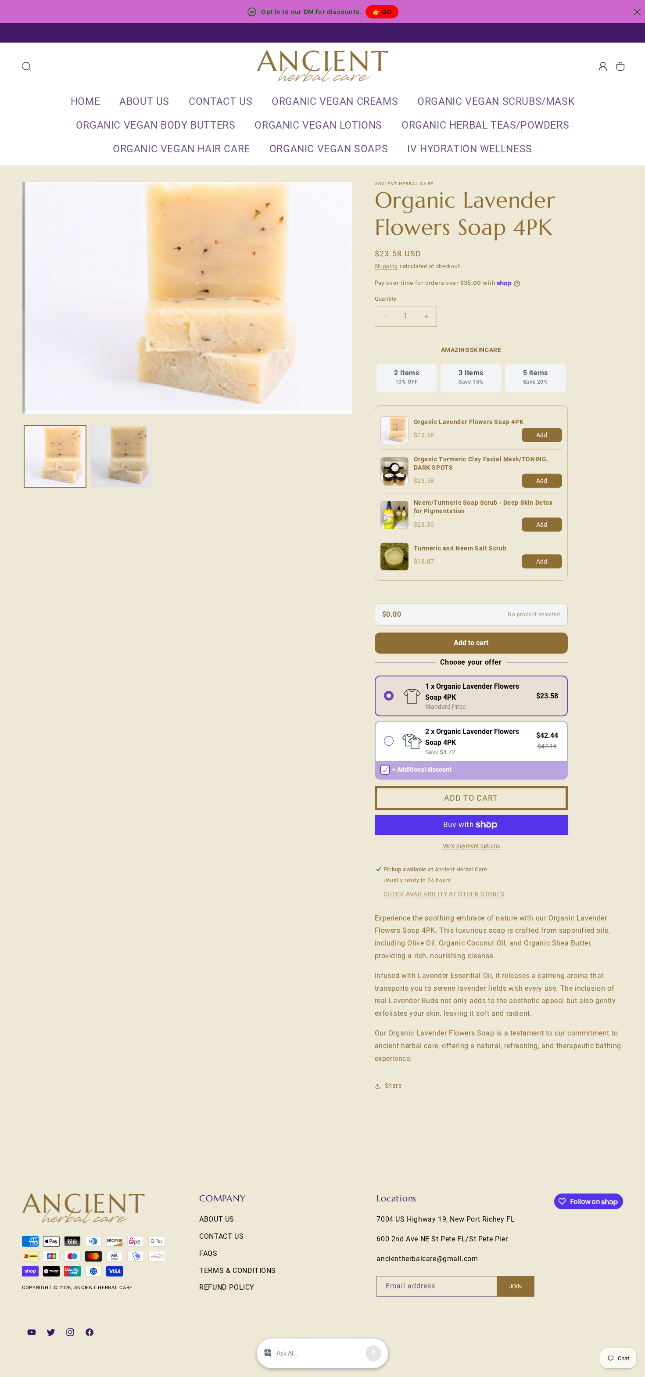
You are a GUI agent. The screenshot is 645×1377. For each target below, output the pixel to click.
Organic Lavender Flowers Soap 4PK (469, 421)
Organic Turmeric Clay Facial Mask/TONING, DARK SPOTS (481, 463)
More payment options (471, 846)
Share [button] (393, 1085)
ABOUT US (216, 1219)
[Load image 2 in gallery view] (121, 456)
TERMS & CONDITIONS (237, 1270)
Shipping (386, 266)
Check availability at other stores (444, 894)
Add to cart (471, 643)
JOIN (515, 1286)
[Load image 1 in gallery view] (55, 456)
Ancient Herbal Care (103, 1288)
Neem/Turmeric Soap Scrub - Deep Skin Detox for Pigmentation (483, 506)
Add (541, 435)
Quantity (386, 299)
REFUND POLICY (226, 1287)
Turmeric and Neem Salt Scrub (460, 548)
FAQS (208, 1253)
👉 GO (382, 11)
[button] (26, 66)
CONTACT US (221, 1236)
